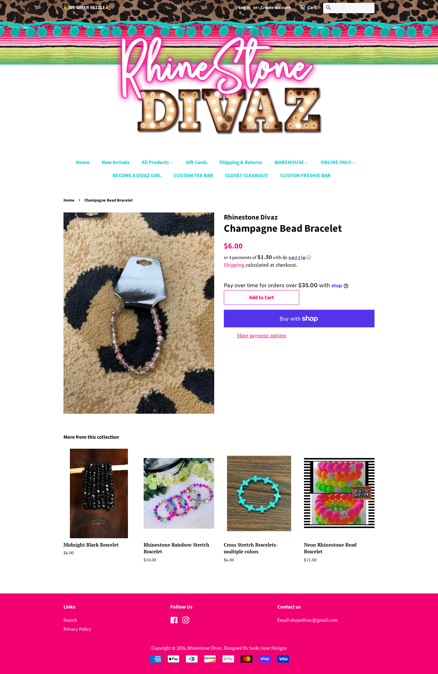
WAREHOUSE (289, 162)
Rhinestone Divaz (204, 648)
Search (70, 620)
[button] (299, 257)
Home (82, 162)
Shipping (234, 264)
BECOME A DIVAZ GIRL (137, 175)
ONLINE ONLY (336, 162)
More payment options (261, 335)
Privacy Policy (77, 629)
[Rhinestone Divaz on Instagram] (185, 621)
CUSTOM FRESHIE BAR (305, 175)
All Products (156, 162)
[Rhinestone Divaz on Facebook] (174, 621)
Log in (244, 7)
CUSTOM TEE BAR (193, 175)
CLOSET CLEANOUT (246, 175)
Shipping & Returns (240, 162)
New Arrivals (116, 162)
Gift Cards (196, 162)
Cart (311, 7)
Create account (276, 7)
